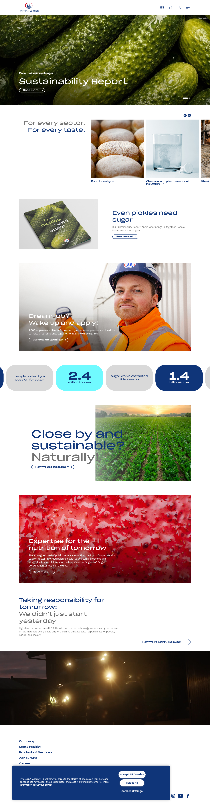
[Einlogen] (171, 7)
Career (24, 763)
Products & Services (35, 752)
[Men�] (188, 7)
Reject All (132, 782)
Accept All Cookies (132, 774)
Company (27, 741)
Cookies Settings (132, 791)
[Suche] (179, 7)
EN (162, 7)
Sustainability (30, 746)
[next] (189, 115)
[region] (91, 783)
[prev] (185, 115)
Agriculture (28, 757)
